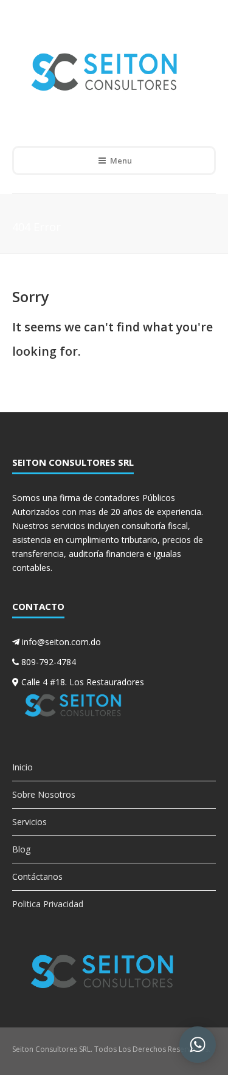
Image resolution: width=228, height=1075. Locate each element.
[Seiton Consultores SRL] (105, 71)
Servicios (29, 822)
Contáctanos (37, 876)
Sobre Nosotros (43, 794)
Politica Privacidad (47, 904)
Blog (21, 849)
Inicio (22, 767)
